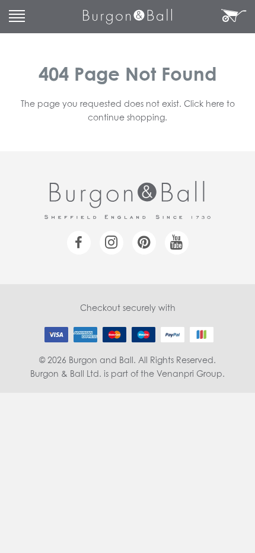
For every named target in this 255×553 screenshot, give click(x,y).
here (215, 104)
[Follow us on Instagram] (111, 243)
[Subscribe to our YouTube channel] (177, 243)
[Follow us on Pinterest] (144, 243)
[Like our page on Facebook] (79, 243)
